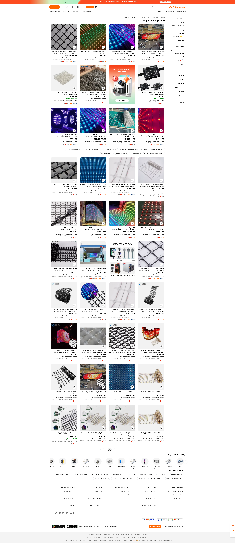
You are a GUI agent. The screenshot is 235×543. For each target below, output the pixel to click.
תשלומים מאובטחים (150, 491)
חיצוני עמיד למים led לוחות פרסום (153, 153)
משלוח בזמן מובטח (150, 498)
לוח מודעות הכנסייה (82, 474)
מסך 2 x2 (143, 149)
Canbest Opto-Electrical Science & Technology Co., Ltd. (93, 276)
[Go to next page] (102, 449)
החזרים (100, 502)
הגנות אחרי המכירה (150, 502)
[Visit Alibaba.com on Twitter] (67, 513)
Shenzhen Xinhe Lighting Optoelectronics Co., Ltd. (64, 59)
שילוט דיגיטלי (141, 17)
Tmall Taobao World (108, 534)
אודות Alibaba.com (177, 487)
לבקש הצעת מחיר (124, 495)
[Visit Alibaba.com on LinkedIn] (71, 513)
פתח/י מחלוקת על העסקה (95, 498)
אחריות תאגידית (178, 498)
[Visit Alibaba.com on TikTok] (56, 513)
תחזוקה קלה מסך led (156, 149)
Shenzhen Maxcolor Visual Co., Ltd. (67, 102)
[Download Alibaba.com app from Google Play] (58, 526)
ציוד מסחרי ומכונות (152, 17)
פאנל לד (114, 478)
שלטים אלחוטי (141, 478)
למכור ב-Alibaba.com (69, 491)
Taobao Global (125, 534)
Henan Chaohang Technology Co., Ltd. (95, 142)
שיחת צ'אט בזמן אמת (96, 495)
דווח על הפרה (98, 509)
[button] (96, 7)
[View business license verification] (134, 540)
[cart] (72, 7)
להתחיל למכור (71, 495)
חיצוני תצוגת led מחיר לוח (72, 149)
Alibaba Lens (173, 526)
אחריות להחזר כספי (150, 495)
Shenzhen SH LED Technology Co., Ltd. (153, 59)
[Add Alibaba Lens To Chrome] (155, 526)
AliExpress (91, 534)
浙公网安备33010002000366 (147, 540)
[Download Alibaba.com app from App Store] (72, 526)
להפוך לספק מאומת (70, 502)
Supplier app (113, 526)
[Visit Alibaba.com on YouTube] (60, 513)
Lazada (118, 534)
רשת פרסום (104, 478)
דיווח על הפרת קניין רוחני (95, 505)
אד (95, 478)
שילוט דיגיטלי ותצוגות (127, 478)
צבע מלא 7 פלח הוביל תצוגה (91, 149)
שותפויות (72, 505)
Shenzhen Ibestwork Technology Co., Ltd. (94, 59)
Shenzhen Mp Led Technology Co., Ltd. (95, 100)
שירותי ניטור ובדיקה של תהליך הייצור (146, 505)
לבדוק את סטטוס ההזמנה (68, 498)
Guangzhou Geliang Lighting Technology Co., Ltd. (64, 142)
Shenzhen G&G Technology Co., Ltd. (124, 142)
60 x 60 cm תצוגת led (176, 474)
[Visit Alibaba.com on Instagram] (63, 513)
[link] (232, 525)
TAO (132, 534)
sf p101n (133, 474)
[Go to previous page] (113, 449)
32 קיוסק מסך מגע (106, 153)
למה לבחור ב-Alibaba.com (175, 491)
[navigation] (176, 233)
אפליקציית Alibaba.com (86, 526)
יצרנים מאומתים (124, 491)
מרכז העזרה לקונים (97, 491)
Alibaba (163, 17)
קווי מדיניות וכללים (151, 509)
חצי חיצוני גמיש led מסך (119, 474)
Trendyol (137, 534)
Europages (144, 534)
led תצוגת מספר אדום (109, 149)
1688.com (98, 534)
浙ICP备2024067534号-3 (164, 540)
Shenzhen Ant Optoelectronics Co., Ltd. (152, 102)
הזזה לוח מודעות (162, 474)
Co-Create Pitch (178, 495)
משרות (181, 502)
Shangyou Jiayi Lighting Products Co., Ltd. (152, 195)
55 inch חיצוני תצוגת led (146, 474)
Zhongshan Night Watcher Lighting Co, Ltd (152, 142)
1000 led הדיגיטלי (120, 153)
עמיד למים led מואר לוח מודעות (174, 478)
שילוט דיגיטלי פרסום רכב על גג (128, 149)
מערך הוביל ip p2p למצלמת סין (100, 474)
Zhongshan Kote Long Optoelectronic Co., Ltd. (122, 59)
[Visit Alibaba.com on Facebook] (74, 513)
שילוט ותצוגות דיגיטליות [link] (128, 17)
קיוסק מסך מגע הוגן (156, 478)
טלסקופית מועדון (134, 153)
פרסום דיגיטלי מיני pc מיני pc (63, 474)
